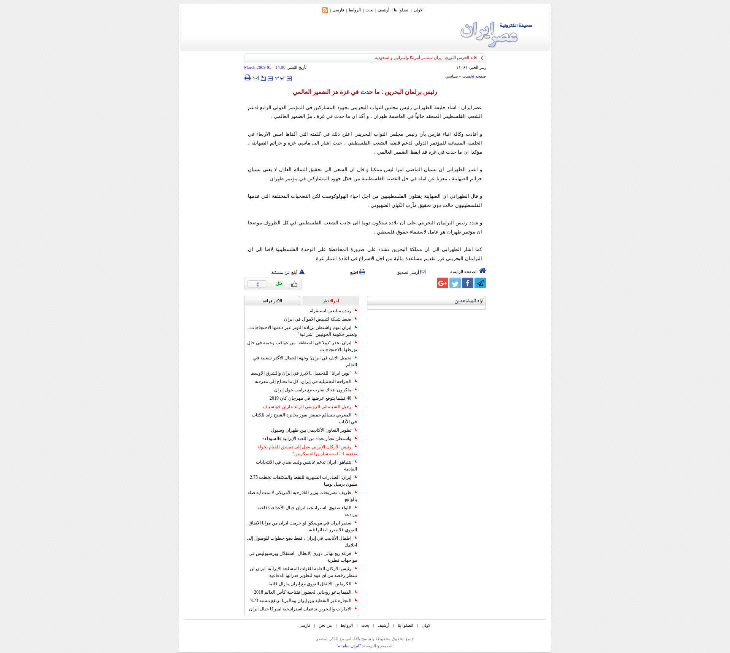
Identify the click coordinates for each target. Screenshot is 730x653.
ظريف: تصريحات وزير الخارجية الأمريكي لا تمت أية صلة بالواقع (302, 496)
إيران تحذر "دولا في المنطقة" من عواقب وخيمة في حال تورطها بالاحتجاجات (302, 346)
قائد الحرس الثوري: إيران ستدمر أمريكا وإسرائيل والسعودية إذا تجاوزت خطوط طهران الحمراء (396, 57)
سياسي (451, 76)
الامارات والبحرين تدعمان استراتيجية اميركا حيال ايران (300, 609)
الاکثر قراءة (272, 301)
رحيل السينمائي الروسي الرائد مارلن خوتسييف (307, 406)
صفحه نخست (474, 76)
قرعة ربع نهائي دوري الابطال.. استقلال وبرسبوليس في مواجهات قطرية (303, 557)
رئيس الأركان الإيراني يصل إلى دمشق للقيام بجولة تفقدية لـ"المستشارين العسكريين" (307, 450)
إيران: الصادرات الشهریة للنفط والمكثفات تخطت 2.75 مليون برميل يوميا (303, 481)
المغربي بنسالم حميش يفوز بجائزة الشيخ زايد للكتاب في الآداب (304, 418)
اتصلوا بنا (401, 10)
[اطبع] (247, 77)
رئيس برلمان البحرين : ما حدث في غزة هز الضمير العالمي (365, 92)
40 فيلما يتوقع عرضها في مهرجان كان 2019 (310, 398)
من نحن (325, 625)
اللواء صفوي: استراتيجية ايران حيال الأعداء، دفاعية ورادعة (307, 511)
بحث (369, 10)
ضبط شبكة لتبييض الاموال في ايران (317, 319)
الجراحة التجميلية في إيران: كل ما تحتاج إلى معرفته (303, 381)
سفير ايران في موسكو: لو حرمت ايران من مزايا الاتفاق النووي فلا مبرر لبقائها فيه (303, 526)
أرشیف (383, 10)
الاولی (419, 10)
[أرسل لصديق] (255, 77)
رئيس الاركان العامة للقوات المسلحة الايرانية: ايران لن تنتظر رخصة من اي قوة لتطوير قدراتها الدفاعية (303, 572)
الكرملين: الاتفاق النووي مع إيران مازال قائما (309, 583)
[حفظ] (263, 77)
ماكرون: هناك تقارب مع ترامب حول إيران (312, 389)
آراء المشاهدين (469, 301)
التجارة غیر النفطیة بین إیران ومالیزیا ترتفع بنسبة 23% (300, 600)
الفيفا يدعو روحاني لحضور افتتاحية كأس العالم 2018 (302, 592)
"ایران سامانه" (348, 645)
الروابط (354, 10)
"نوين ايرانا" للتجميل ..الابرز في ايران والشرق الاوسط (301, 373)
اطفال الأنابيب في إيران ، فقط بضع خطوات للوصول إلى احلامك (302, 541)
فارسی (338, 10)
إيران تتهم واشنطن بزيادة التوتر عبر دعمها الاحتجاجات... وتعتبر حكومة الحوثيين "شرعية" (302, 331)
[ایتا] (430, 283)
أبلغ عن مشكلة (284, 272)
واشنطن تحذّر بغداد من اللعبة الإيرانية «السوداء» (306, 438)
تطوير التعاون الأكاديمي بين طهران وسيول (311, 430)
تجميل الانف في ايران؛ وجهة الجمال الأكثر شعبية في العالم (305, 361)
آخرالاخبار (331, 301)
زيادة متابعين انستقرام (330, 310)
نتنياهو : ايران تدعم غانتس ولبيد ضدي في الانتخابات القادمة (306, 465)
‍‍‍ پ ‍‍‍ (280, 77)
